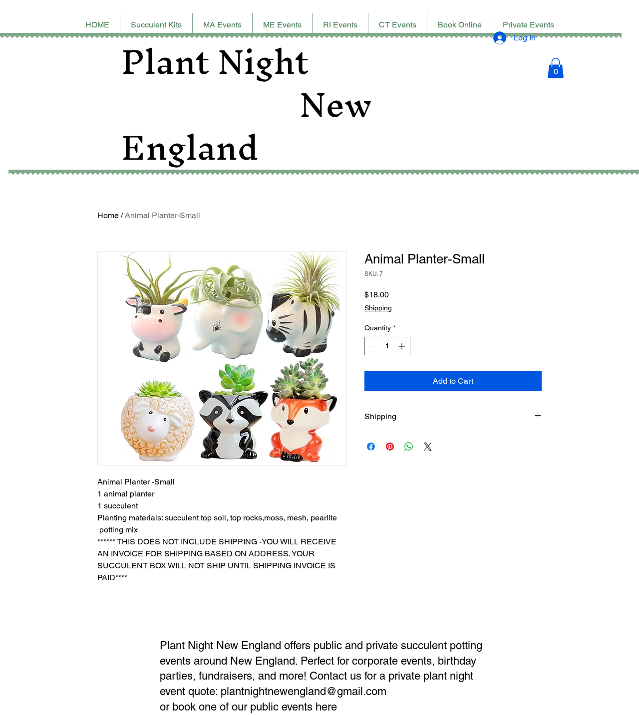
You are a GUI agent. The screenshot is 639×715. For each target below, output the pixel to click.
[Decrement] (372, 346)
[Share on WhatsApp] (409, 447)
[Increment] (402, 346)
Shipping (378, 308)
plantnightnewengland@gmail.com (303, 691)
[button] (555, 68)
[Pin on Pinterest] (390, 447)
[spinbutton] (387, 346)
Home (108, 215)
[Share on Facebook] (371, 447)
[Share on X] (428, 447)
